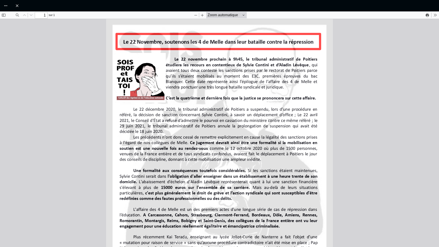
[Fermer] (17, 6)
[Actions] (6, 6)
